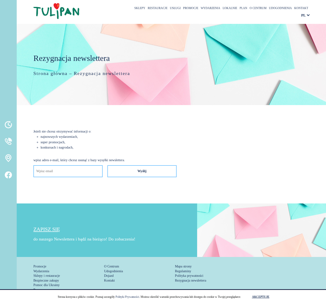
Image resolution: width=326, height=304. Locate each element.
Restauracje (158, 8)
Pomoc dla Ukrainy (46, 285)
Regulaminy (183, 271)
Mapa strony (183, 266)
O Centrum (258, 8)
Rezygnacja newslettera (190, 280)
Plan (243, 8)
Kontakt (301, 8)
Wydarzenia (210, 8)
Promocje (190, 8)
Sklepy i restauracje (46, 275)
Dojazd (109, 275)
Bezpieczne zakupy (46, 280)
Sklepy (139, 8)
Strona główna (50, 73)
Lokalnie (230, 8)
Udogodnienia (280, 8)
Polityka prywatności (189, 275)
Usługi (175, 8)
